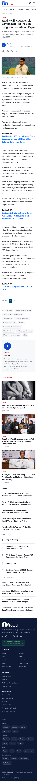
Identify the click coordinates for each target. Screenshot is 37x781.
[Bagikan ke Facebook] (7, 51)
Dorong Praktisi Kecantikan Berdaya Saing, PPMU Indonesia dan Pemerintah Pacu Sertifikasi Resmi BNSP (17, 504)
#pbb (25, 335)
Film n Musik (23, 758)
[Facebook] (14, 636)
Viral (20, 656)
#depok (9, 310)
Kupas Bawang (12, 540)
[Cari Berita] (30, 3)
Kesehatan (22, 666)
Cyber (15, 731)
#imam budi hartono (21, 318)
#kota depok (7, 318)
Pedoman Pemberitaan (10, 683)
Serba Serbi (6, 763)
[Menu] (34, 3)
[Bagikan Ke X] (12, 51)
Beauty (30, 739)
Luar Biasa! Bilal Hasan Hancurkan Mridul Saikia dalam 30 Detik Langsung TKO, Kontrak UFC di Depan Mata (17, 593)
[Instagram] (6, 636)
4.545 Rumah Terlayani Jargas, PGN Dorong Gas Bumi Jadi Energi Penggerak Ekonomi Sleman (19, 557)
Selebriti (13, 758)
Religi (20, 743)
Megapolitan (23, 663)
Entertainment (7, 666)
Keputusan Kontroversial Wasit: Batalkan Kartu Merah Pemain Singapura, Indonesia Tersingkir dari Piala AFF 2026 (18, 610)
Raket (19, 751)
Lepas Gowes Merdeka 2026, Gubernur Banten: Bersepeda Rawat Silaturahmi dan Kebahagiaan (18, 496)
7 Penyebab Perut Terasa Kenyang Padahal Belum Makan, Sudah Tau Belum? (15, 513)
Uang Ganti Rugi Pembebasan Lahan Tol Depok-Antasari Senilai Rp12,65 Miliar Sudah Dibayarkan (18, 441)
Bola (12, 751)
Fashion (5, 739)
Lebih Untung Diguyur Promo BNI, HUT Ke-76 (18, 288)
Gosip (5, 758)
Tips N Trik (6, 731)
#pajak (21, 323)
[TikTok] (3, 636)
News (5, 9)
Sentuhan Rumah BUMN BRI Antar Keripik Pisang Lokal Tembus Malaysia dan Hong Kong (19, 572)
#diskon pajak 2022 (9, 323)
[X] (10, 636)
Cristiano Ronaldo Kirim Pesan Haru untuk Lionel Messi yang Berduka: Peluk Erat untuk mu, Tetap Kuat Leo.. (17, 585)
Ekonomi (22, 660)
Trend (5, 743)
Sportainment (28, 751)
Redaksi (4, 679)
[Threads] (17, 636)
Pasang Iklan (5, 778)
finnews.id (5, 695)
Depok (10, 13)
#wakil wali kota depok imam (12, 314)
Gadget (5, 727)
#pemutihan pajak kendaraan (12, 327)
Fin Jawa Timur (6, 705)
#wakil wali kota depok (23, 310)
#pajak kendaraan (8, 331)
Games (23, 727)
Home (3, 13)
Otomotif (22, 653)
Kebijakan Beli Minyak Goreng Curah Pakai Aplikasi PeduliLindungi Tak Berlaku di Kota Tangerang (17, 216)
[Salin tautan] (16, 51)
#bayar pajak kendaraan (25, 331)
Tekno (12, 9)
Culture (12, 743)
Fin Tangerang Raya (8, 711)
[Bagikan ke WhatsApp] (3, 51)
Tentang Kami (6, 676)
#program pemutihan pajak (11, 335)
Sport (28, 9)
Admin (7, 355)
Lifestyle (20, 9)
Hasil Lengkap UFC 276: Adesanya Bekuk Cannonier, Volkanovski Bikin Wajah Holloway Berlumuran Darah (18, 139)
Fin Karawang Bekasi (9, 708)
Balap (5, 751)
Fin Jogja (5, 701)
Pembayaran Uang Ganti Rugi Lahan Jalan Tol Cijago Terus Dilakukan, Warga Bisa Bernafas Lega (18, 477)
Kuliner (14, 739)
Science (14, 727)
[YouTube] (21, 636)
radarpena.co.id (7, 698)
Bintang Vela (11, 563)
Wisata (22, 739)
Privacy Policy (6, 686)
